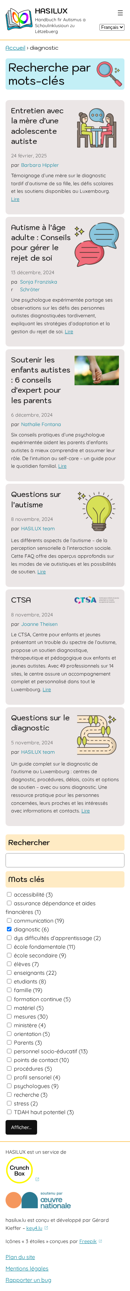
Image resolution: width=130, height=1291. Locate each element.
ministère (30, 1025)
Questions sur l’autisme (36, 499)
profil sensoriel (37, 1077)
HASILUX (51, 11)
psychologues (36, 1085)
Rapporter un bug (28, 1279)
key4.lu (34, 1228)
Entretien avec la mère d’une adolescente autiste (37, 126)
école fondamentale (44, 946)
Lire (15, 199)
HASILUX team (38, 528)
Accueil (15, 47)
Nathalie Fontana (41, 424)
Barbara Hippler (40, 165)
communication (39, 920)
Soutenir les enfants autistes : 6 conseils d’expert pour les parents (40, 380)
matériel (29, 1007)
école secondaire (40, 955)
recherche (30, 1094)
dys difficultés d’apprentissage (57, 937)
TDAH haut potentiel (44, 1112)
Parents (28, 1042)
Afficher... (21, 1127)
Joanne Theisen (39, 624)
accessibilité (33, 894)
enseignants (35, 972)
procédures (33, 1068)
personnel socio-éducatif (51, 1051)
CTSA (21, 600)
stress (26, 1103)
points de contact (41, 1059)
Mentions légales (27, 1268)
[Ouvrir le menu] (120, 13)
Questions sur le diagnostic (40, 723)
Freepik (88, 1241)
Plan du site (20, 1256)
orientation (32, 1033)
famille (28, 990)
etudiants (30, 981)
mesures (31, 1016)
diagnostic (31, 929)
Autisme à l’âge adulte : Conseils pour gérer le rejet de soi (41, 243)
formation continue (42, 999)
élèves (26, 964)
